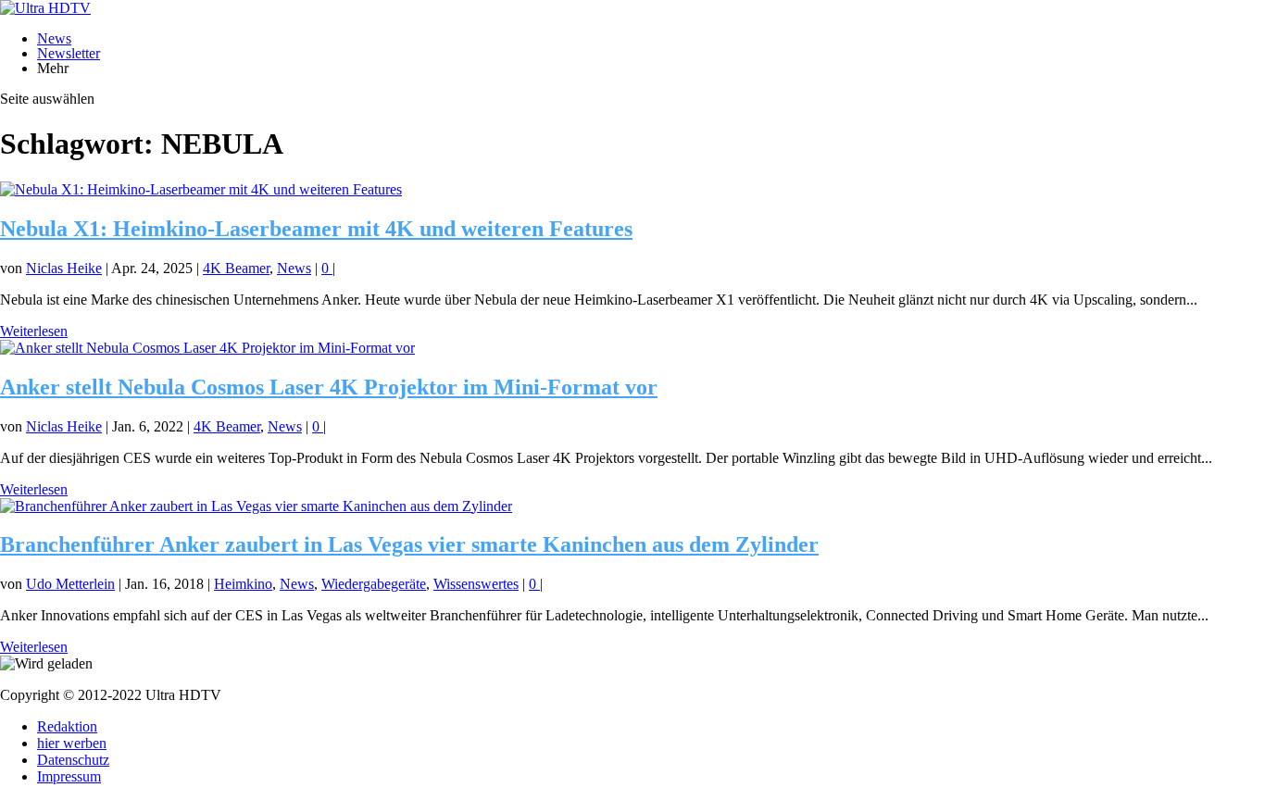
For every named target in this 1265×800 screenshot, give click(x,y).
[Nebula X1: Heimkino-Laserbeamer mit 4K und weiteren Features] (201, 189)
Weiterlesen (34, 331)
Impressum (69, 776)
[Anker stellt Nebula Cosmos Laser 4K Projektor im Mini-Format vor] (207, 348)
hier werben (71, 743)
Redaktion (67, 726)
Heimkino (243, 584)
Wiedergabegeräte (373, 584)
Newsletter (68, 53)
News (54, 38)
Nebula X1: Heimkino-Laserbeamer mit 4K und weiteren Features (316, 229)
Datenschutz (73, 760)
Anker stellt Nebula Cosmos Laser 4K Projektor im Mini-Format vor (329, 387)
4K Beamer (236, 268)
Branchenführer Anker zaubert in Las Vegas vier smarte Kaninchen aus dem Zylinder (409, 544)
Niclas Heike (64, 268)
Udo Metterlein (70, 584)
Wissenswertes (476, 584)
